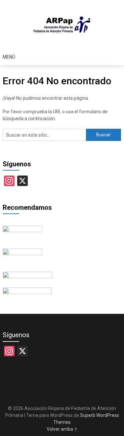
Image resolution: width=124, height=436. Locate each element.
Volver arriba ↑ (62, 429)
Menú (9, 57)
